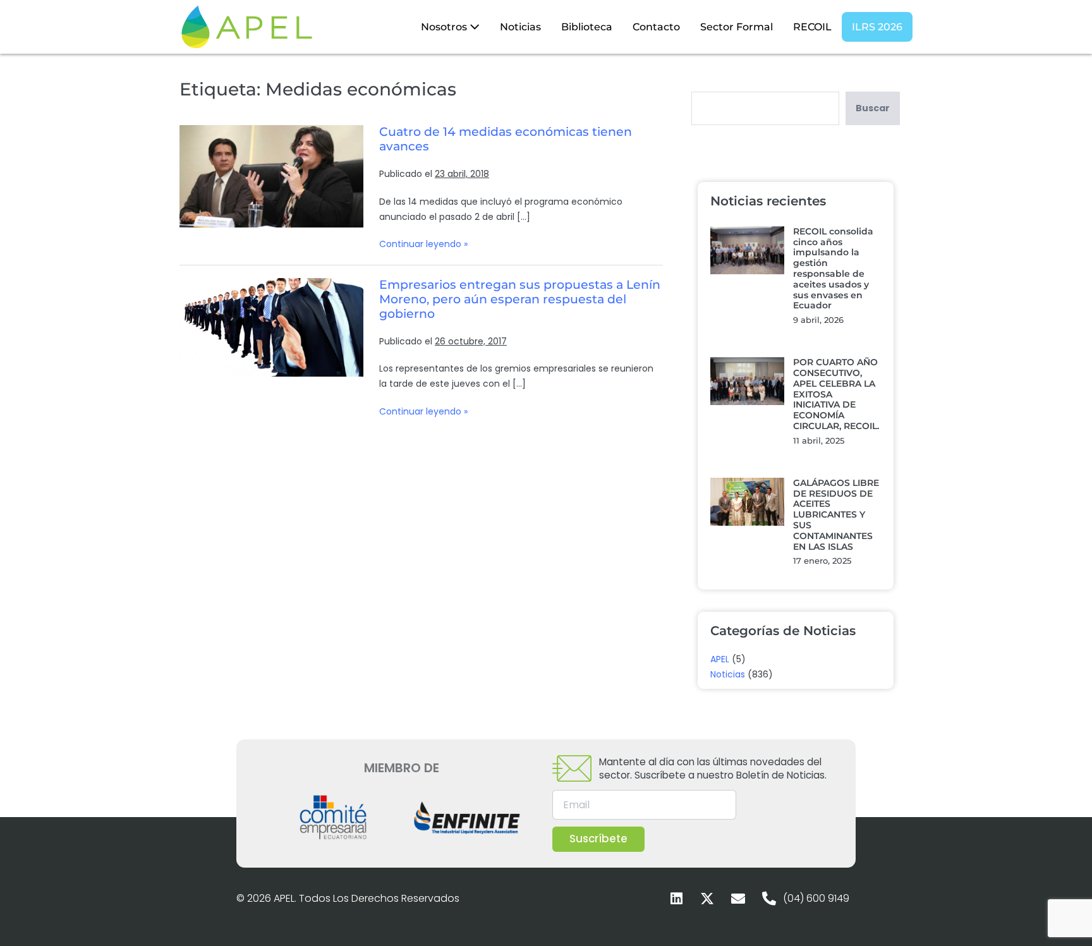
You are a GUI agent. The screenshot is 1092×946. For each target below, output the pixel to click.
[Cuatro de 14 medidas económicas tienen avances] (271, 176)
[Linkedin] (676, 899)
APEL (719, 659)
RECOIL (812, 27)
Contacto (656, 27)
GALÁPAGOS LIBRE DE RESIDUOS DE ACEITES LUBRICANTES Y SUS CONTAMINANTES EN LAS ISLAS (836, 514)
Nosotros (445, 27)
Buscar (873, 108)
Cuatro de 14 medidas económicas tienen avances (505, 139)
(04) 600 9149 (816, 898)
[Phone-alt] (769, 899)
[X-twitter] (707, 899)
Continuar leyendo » (423, 243)
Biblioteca (586, 27)
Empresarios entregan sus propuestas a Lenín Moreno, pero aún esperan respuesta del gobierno (519, 299)
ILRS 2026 (877, 27)
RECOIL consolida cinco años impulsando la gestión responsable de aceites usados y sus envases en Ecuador (833, 269)
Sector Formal (736, 27)
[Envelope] (738, 899)
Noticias (520, 27)
